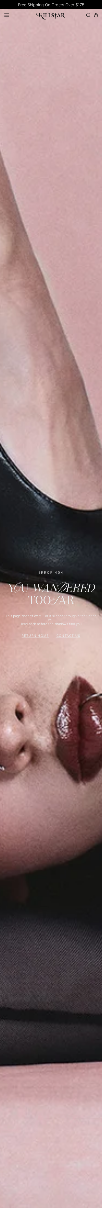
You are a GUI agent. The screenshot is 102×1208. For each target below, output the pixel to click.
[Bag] (96, 15)
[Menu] (7, 15)
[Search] (88, 15)
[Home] (50, 15)
